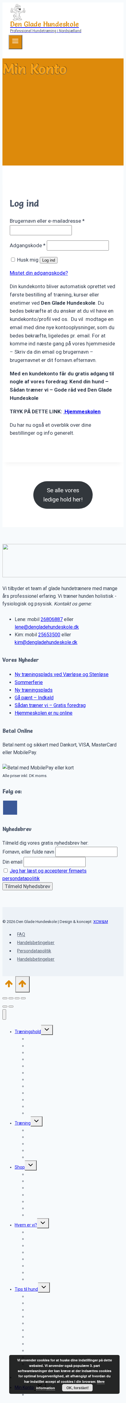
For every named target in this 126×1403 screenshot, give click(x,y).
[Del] (17, 998)
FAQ (21, 934)
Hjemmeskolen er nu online (43, 713)
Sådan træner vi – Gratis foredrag (50, 705)
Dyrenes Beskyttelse (46, 1279)
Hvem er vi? (26, 1225)
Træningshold (28, 1031)
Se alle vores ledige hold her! (63, 495)
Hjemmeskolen (82, 411)
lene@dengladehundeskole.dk (47, 627)
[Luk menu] (4, 1014)
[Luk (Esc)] (23, 998)
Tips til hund (26, 1289)
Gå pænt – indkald (44, 1065)
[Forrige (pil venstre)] (4, 1006)
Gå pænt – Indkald (34, 698)
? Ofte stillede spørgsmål (51, 1157)
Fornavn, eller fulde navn (28, 852)
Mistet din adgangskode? (39, 273)
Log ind (48, 260)
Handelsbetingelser (35, 942)
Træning (23, 1123)
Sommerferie (29, 682)
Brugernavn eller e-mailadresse (47, 221)
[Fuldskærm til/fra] (11, 998)
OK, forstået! (77, 1387)
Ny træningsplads (34, 690)
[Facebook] (10, 808)
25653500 (49, 635)
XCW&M (100, 921)
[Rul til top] (8, 986)
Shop (20, 1167)
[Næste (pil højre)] (11, 1006)
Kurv (31, 1394)
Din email (12, 862)
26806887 (52, 619)
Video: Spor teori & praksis (52, 1214)
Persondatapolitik (34, 950)
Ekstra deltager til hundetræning (58, 1113)
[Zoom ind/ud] (4, 998)
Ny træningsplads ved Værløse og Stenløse (62, 674)
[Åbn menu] (15, 42)
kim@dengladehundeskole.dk (46, 642)
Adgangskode (28, 245)
